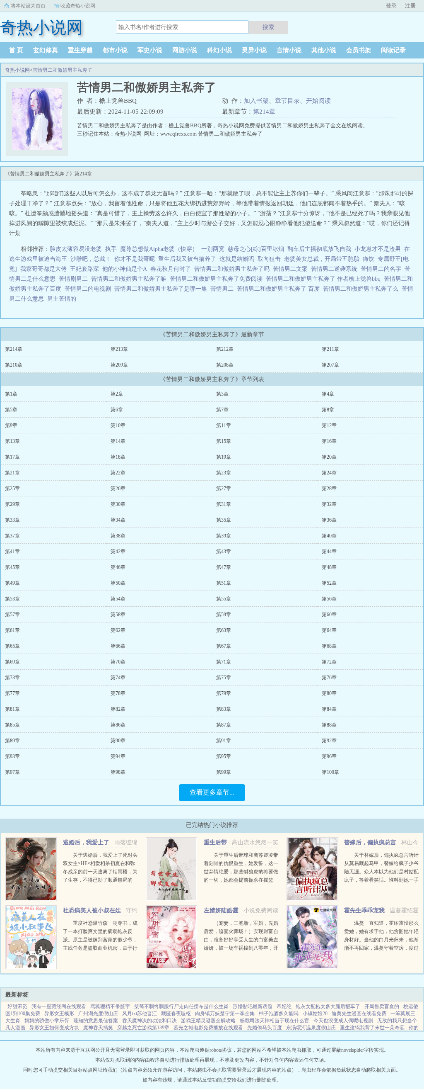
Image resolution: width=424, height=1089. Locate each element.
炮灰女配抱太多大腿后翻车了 (328, 1006)
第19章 (223, 457)
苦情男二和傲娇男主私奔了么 (362, 289)
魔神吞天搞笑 (98, 1028)
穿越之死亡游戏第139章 (143, 1028)
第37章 (12, 536)
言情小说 (289, 50)
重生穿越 (80, 50)
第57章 (12, 614)
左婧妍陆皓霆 (221, 910)
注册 (410, 5)
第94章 (118, 756)
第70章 (118, 662)
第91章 (223, 741)
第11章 (223, 425)
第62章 (118, 630)
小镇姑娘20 (315, 1013)
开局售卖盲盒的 (381, 1006)
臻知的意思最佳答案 (95, 1020)
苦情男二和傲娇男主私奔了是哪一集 (162, 289)
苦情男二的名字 (383, 269)
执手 (111, 249)
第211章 (330, 349)
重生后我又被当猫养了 (187, 259)
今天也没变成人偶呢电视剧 (343, 1020)
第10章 (118, 425)
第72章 (329, 662)
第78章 (118, 693)
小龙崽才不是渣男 (377, 249)
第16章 (329, 441)
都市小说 (115, 50)
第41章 (12, 551)
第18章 (118, 457)
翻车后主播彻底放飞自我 (319, 249)
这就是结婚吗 (236, 259)
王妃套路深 (84, 269)
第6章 (117, 410)
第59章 (223, 614)
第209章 (119, 365)
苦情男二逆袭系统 (336, 269)
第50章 (118, 583)
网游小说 (184, 50)
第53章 (12, 599)
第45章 (12, 567)
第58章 (118, 614)
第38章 (118, 536)
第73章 (12, 678)
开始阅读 (318, 100)
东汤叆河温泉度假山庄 (311, 1028)
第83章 (223, 709)
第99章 (223, 772)
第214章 (264, 111)
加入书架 (256, 100)
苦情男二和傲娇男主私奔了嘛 (130, 279)
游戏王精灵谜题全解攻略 (208, 1020)
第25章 (12, 488)
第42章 (118, 551)
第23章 (223, 473)
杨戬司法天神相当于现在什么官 (274, 1020)
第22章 (118, 473)
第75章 (223, 678)
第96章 (329, 756)
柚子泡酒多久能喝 (279, 1013)
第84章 (329, 709)
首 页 (16, 50)
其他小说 (323, 50)
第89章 (12, 741)
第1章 (11, 394)
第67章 (223, 646)
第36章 (329, 520)
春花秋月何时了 (170, 269)
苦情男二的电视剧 (89, 289)
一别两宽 (212, 249)
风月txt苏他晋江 (139, 1013)
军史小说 (149, 50)
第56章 (329, 599)
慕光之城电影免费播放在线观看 (208, 1028)
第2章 (117, 394)
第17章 (12, 457)
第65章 (12, 646)
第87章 (223, 725)
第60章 (329, 614)
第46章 (118, 567)
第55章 (223, 599)
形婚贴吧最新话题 (252, 1006)
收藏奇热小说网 (77, 6)
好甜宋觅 (17, 1006)
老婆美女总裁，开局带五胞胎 (321, 259)
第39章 (223, 536)
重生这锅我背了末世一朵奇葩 (372, 1028)
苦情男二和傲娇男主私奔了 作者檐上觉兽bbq (325, 279)
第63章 (223, 630)
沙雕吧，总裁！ (90, 259)
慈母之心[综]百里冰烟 (256, 249)
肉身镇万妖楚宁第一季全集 (225, 1013)
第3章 (222, 394)
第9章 (11, 425)
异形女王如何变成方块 (54, 1028)
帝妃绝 (284, 1006)
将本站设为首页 (28, 6)
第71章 (223, 662)
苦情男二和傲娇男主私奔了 (62, 70)
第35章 (223, 520)
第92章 (329, 741)
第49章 (12, 583)
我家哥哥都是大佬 (43, 269)
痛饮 (368, 259)
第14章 (118, 441)
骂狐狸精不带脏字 (110, 1006)
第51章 (223, 583)
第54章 (118, 599)
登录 (391, 5)
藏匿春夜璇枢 (176, 1013)
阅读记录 (393, 50)
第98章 (118, 772)
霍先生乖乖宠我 (364, 910)
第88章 (329, 725)
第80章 (329, 693)
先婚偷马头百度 (264, 1028)
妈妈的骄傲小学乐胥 (46, 1020)
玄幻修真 (45, 50)
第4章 (328, 394)
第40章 (329, 536)
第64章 (329, 630)
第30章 (118, 504)
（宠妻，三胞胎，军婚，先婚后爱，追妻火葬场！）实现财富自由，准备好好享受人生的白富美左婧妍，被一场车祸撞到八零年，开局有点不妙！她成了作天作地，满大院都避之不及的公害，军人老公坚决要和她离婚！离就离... (241, 948)
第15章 (223, 441)
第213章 (119, 349)
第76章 (329, 678)
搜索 (268, 27)
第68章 (329, 646)
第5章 (11, 410)
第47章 (223, 567)
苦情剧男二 (75, 279)
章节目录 (287, 100)
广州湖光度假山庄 (98, 1013)
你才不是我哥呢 (134, 259)
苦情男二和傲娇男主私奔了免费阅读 (218, 279)
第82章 (118, 709)
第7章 (222, 410)
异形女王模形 (59, 1013)
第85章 (12, 725)
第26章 (118, 488)
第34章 (118, 520)
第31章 (223, 504)
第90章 (118, 741)
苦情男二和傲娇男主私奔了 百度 (280, 289)
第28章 (329, 488)
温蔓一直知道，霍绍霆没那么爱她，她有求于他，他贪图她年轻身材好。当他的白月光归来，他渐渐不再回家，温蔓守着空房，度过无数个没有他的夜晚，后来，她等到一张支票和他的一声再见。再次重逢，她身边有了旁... (381, 948)
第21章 (12, 473)
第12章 (329, 425)
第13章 (12, 441)
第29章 (12, 504)
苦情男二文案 (292, 269)
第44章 (329, 551)
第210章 (13, 365)
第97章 (12, 772)
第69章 (12, 662)
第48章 (329, 567)
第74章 (118, 678)
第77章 (12, 693)
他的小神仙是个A (124, 269)
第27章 (223, 488)
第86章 (118, 725)
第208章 (225, 365)
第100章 (330, 772)
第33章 (12, 520)
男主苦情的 (63, 299)
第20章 (329, 457)
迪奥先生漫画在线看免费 (359, 1013)
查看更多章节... (212, 792)
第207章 (330, 365)
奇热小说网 (17, 70)
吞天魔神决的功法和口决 (149, 1020)
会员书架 (358, 50)
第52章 (329, 583)
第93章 (12, 756)
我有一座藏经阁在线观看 (58, 1006)
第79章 (223, 693)
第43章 (223, 551)
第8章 (328, 410)
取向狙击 (269, 259)
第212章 (225, 349)
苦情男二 (223, 289)
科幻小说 (219, 50)
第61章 (12, 630)
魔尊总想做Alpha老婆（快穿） (159, 249)
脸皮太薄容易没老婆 (76, 249)
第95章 (223, 756)
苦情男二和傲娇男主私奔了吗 (233, 269)
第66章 (118, 646)
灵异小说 (254, 50)
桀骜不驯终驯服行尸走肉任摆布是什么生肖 (181, 1006)
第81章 (12, 709)
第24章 (329, 473)
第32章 (329, 504)
